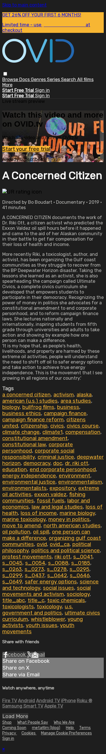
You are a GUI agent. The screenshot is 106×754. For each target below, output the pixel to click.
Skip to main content (24, 5)
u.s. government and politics (37, 610)
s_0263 (12, 569)
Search (69, 79)
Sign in (42, 90)
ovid (42, 544)
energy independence (29, 476)
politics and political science (65, 550)
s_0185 (80, 563)
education (14, 469)
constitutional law (24, 444)
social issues (58, 588)
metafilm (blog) (46, 727)
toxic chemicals (66, 600)
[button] (5, 74)
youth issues (41, 625)
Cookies (28, 733)
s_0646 (80, 575)
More (7, 85)
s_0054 (35, 563)
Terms (85, 727)
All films (85, 79)
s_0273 (34, 569)
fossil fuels (50, 501)
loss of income (39, 513)
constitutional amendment (35, 438)
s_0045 (12, 563)
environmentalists (24, 488)
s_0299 (12, 575)
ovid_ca (60, 544)
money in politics (69, 519)
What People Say (32, 722)
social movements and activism (46, 591)
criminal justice (56, 457)
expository (62, 488)
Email (38, 654)
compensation (82, 432)
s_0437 (34, 575)
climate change (21, 432)
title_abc (13, 600)
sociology (78, 594)
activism (63, 395)
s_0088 (58, 563)
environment (74, 476)
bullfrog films (38, 407)
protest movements (27, 557)
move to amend (21, 526)
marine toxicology (24, 519)
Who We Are (64, 722)
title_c (36, 600)
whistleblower (48, 619)
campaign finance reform (33, 420)
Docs (25, 79)
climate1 (52, 432)
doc (57, 463)
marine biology (77, 513)
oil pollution (16, 532)
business (68, 407)
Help (70, 727)
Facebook (14, 654)
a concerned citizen (26, 395)
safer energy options (51, 582)
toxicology (49, 607)
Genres (39, 79)
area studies (75, 401)
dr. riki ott (76, 463)
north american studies (72, 526)
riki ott (62, 557)
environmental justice (28, 482)
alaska (84, 395)
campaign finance (65, 413)
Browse (10, 79)
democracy (36, 463)
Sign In (42, 95)
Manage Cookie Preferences (66, 733)
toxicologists (18, 607)
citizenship (34, 426)
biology (11, 407)
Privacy (9, 733)
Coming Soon (14, 727)
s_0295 (79, 569)
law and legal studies (57, 507)
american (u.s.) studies (30, 401)
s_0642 (57, 575)
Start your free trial (26, 149)
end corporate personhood (63, 469)
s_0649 (12, 582)
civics (57, 426)
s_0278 (57, 569)
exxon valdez (50, 494)
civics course (83, 426)
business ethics (21, 413)
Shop (7, 722)
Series (54, 79)
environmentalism (80, 482)
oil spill (41, 532)
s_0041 (82, 557)
